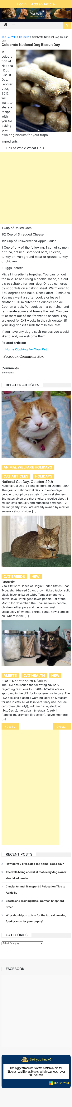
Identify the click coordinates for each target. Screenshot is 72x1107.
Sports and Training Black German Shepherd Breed (35, 904)
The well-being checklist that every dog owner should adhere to (36, 875)
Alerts (10, 675)
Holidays (43, 476)
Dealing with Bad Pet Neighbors (13, 726)
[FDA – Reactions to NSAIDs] (36, 643)
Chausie (8, 582)
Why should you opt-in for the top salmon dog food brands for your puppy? (36, 918)
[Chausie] (36, 541)
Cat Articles (15, 476)
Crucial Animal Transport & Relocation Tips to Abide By (35, 889)
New (35, 577)
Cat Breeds (14, 577)
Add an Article (43, 4)
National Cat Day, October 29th (27, 482)
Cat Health (34, 675)
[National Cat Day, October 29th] (36, 424)
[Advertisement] (36, 188)
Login (22, 4)
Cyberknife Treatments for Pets (63, 726)
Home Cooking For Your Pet (26, 349)
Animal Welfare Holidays (27, 467)
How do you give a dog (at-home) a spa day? (35, 863)
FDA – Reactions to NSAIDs (24, 681)
